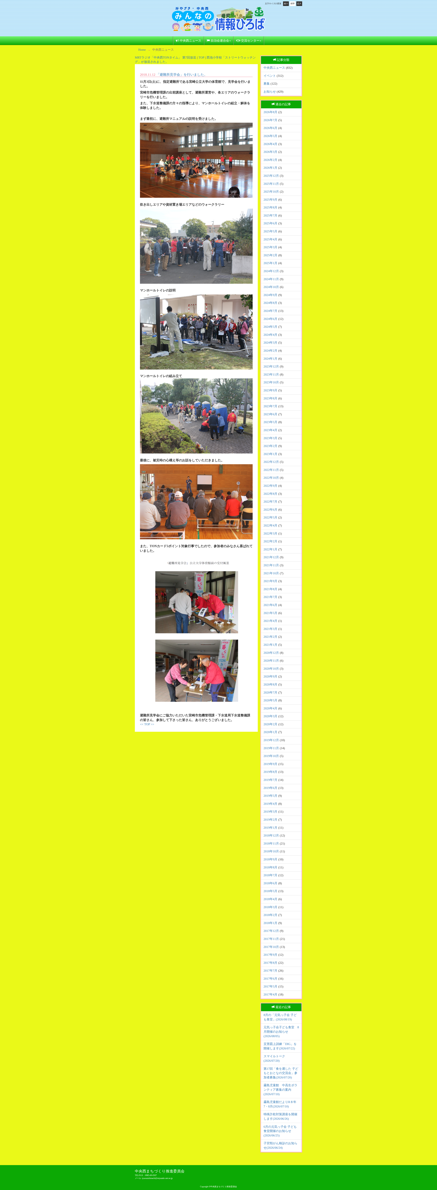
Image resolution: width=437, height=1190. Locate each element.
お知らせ (270, 91)
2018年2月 (270, 915)
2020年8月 (270, 684)
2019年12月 (271, 740)
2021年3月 (270, 629)
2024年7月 (270, 311)
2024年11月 (271, 279)
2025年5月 (270, 231)
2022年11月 (271, 470)
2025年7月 (270, 215)
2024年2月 (270, 350)
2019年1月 (270, 827)
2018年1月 (270, 923)
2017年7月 (270, 970)
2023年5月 (270, 422)
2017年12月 (271, 931)
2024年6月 (270, 319)
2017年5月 (270, 986)
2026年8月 (270, 112)
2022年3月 (270, 533)
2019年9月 (270, 764)
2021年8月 (270, 589)
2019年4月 (270, 803)
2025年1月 (270, 263)
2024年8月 (270, 303)
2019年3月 (270, 811)
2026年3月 (270, 152)
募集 (267, 83)
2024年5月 (270, 326)
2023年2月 (270, 446)
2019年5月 (270, 795)
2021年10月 (271, 573)
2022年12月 (271, 462)
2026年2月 (270, 160)
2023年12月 (271, 366)
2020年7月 (270, 692)
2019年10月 (271, 756)
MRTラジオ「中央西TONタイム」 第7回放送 (165, 57)
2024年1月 (270, 358)
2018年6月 (270, 883)
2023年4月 (270, 430)
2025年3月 (270, 247)
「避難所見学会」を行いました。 (181, 74)
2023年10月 (271, 382)
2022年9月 (270, 485)
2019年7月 (270, 780)
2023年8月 (270, 398)
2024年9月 (270, 295)
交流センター (249, 40)
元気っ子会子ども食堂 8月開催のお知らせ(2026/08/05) (281, 1032)
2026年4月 (270, 144)
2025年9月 (270, 199)
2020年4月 (270, 708)
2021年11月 (271, 565)
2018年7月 (270, 875)
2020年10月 (271, 668)
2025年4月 (270, 239)
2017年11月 (271, 939)
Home (142, 49)
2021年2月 (270, 636)
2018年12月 (271, 835)
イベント (270, 75)
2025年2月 (270, 255)
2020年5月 (270, 700)
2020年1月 (270, 732)
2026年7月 (270, 120)
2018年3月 (270, 907)
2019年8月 (270, 772)
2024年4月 (270, 334)
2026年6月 (270, 128)
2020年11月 (271, 660)
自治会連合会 (219, 40)
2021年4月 (270, 621)
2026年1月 (270, 167)
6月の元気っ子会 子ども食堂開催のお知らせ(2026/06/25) (280, 1131)
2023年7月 (270, 406)
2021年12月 (271, 557)
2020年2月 (270, 724)
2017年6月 (270, 978)
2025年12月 (271, 175)
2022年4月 (270, 525)
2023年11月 (271, 374)
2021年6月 (270, 605)
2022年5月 (270, 517)
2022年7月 (270, 501)
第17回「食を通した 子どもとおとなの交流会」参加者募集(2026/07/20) (281, 1073)
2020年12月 (271, 652)
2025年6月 (270, 223)
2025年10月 (271, 191)
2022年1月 (270, 549)
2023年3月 (270, 438)
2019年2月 (270, 819)
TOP (201, 57)
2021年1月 (270, 644)
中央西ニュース (190, 40)
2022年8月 (270, 493)
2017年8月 (270, 962)
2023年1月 (270, 454)
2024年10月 (271, 287)
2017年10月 (271, 947)
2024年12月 (271, 271)
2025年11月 (271, 183)
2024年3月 (270, 342)
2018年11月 (271, 843)
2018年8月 (270, 867)
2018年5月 (270, 891)
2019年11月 (271, 748)
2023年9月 (270, 390)
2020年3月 (270, 716)
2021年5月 (270, 613)
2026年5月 (270, 136)
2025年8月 (270, 207)
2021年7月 (270, 597)
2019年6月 (270, 788)
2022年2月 (270, 541)
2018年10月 (271, 851)
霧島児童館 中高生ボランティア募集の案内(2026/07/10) (280, 1090)
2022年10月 (271, 477)
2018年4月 (270, 899)
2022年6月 (270, 509)
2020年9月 (270, 676)
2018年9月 (270, 859)
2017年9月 (270, 954)
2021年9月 (270, 581)
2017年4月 (270, 994)
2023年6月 (270, 414)
